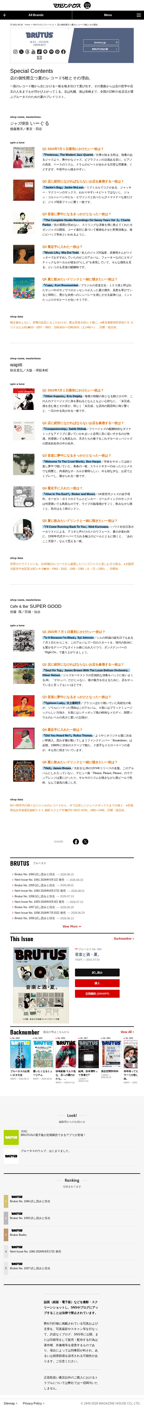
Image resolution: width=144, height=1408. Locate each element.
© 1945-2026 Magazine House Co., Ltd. (110, 1403)
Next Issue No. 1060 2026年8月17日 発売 (50, 890)
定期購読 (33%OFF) (97, 993)
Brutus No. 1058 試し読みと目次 (44, 896)
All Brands (36, 15)
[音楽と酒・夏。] (41, 985)
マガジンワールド (72, 5)
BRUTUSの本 (100, 49)
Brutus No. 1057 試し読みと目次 (44, 907)
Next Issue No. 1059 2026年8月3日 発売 (49, 901)
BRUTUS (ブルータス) (43, 25)
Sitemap (9, 1403)
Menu (108, 15)
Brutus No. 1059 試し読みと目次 (44, 885)
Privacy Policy (32, 1403)
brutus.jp (100, 42)
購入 (97, 983)
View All (126, 1032)
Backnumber (123, 938)
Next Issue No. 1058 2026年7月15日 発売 (50, 912)
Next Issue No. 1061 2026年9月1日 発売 (49, 879)
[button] (130, 1058)
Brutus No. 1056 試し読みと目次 (44, 918)
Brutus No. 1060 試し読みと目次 (44, 874)
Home (27, 25)
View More (70, 926)
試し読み (97, 972)
